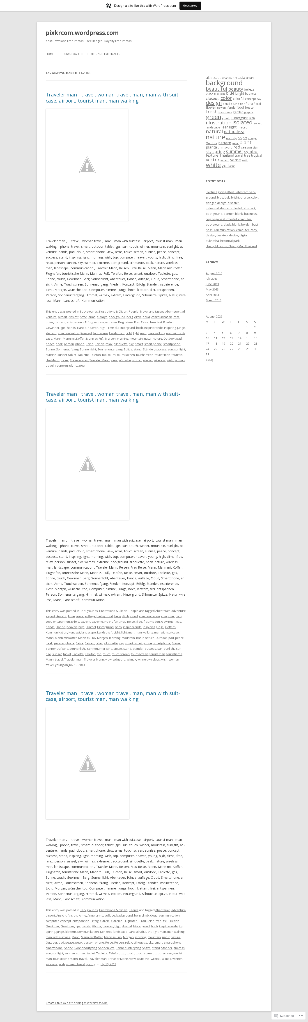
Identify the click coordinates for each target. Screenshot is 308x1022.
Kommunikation (68, 333)
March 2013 (213, 300)
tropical (256, 155)
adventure (178, 611)
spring (218, 151)
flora (249, 103)
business (250, 94)
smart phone (153, 344)
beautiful (216, 88)
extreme (111, 322)
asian (250, 77)
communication (161, 317)
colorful (238, 98)
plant (245, 142)
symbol (251, 151)
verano (225, 160)
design (214, 102)
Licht (129, 333)
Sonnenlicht (88, 349)
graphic (248, 112)
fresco (249, 107)
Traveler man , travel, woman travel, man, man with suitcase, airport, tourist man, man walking (113, 97)
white (213, 165)
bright (239, 93)
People (133, 311)
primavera (225, 147)
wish (170, 360)
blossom (219, 93)
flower (211, 107)
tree (247, 155)
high (103, 328)
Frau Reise (141, 322)
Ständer (148, 349)
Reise (89, 344)
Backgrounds (89, 311)
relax (109, 344)
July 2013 (212, 279)
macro (242, 127)
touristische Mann (65, 959)
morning (122, 338)
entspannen (75, 322)
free (153, 322)
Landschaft (116, 333)
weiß (245, 160)
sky (131, 344)
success (160, 349)
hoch (139, 328)
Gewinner (52, 328)
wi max (137, 360)
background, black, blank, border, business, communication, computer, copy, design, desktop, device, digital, (232, 229)
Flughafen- (125, 322)
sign (255, 147)
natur (148, 338)
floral (257, 104)
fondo (231, 107)
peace (50, 344)
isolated (242, 122)
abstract (213, 77)
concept (60, 322)
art (235, 77)
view (114, 360)
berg (129, 317)
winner (148, 360)
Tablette (83, 355)
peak (59, 344)
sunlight (179, 349)
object (242, 138)
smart (139, 344)
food (240, 107)
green (213, 117)
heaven (93, 328)
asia (241, 77)
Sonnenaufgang (67, 349)
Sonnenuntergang (109, 349)
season (246, 147)
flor (242, 103)
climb (137, 317)
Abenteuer (172, 311)
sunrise (51, 355)
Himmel (112, 328)
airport (62, 317)
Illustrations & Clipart (113, 311)
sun (170, 349)
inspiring (170, 328)
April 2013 (212, 295)
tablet (72, 355)
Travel (144, 311)
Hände (81, 328)
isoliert (257, 123)
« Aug (209, 360)
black (209, 93)
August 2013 (214, 273)
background (117, 317)
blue (230, 93)
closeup (213, 98)
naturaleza (234, 131)
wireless (159, 360)
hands (71, 328)
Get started (190, 5)
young (59, 366)
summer (234, 151)
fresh (212, 111)
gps (63, 328)
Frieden (168, 322)
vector (213, 159)
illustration (219, 122)
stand (138, 349)
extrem (99, 322)
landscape (100, 333)
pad (179, 338)
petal (235, 143)
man (143, 333)
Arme (83, 317)
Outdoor (169, 338)
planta (211, 147)
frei (159, 322)
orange (252, 138)
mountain (136, 338)
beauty (235, 89)
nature (157, 338)
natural (214, 131)
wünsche (125, 360)
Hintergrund (126, 328)
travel (65, 360)
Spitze (128, 349)
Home (50, 54)
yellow (228, 165)
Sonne (50, 349)
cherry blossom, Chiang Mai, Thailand (231, 246)
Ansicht (73, 317)
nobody (231, 138)
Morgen (110, 338)
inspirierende (153, 328)
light (136, 333)
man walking (156, 333)
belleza (249, 89)
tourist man (162, 355)
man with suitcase (166, 632)
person (69, 344)
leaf (224, 127)
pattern (224, 142)
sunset (62, 355)
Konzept (86, 333)
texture (212, 155)
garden (238, 112)
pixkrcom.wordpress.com (82, 33)
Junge (181, 328)
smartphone (171, 344)
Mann (58, 338)
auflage (102, 317)
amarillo (227, 78)
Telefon (95, 355)
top (104, 355)
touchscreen (144, 355)
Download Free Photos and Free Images (91, 54)
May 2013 (212, 289)
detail (226, 104)
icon (252, 118)
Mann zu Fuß (95, 338)
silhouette (121, 344)
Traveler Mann (100, 360)
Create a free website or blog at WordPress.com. (77, 1003)
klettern (51, 333)
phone (79, 344)
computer (167, 616)
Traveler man (79, 360)
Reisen (99, 344)
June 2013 (212, 284)
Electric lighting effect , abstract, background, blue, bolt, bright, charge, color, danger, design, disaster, (232, 197)
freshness (225, 112)
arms (91, 317)
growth (226, 118)
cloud (146, 317)
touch (112, 355)
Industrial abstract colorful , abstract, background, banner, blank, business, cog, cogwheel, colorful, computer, (231, 213)
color (226, 97)
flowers (221, 107)
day (259, 99)
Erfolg (89, 322)
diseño (235, 103)
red (236, 147)
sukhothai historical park (223, 241)
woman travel (75, 964)
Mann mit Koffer (74, 338)
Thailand (226, 155)
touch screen (126, 355)
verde (235, 159)
